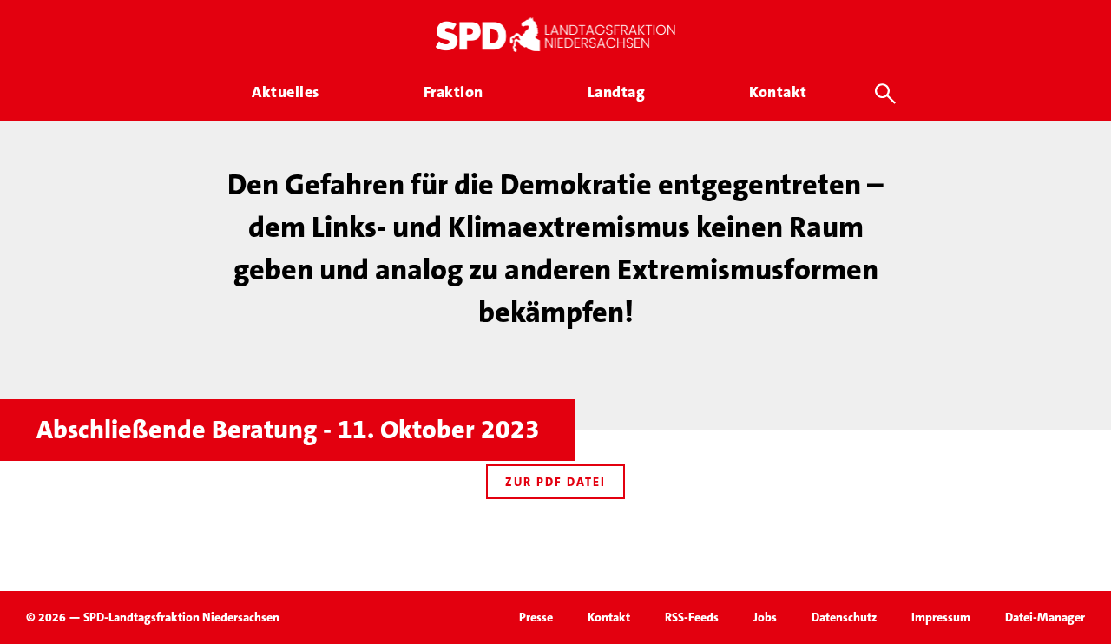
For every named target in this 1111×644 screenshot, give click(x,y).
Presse (536, 617)
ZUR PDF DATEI (555, 482)
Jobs (765, 617)
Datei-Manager (1045, 617)
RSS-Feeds (692, 617)
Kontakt (609, 617)
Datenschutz (844, 617)
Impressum (940, 617)
